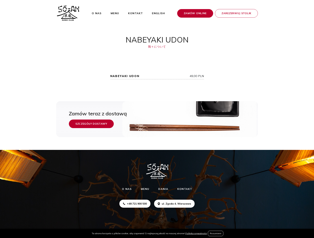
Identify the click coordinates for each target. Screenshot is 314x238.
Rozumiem (215, 233)
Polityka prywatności (196, 233)
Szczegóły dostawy (91, 123)
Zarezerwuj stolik (236, 13)
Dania (163, 189)
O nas (97, 13)
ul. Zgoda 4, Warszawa (176, 203)
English (158, 13)
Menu (115, 13)
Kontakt (135, 13)
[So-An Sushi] (68, 13)
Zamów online (195, 13)
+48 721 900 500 (137, 203)
